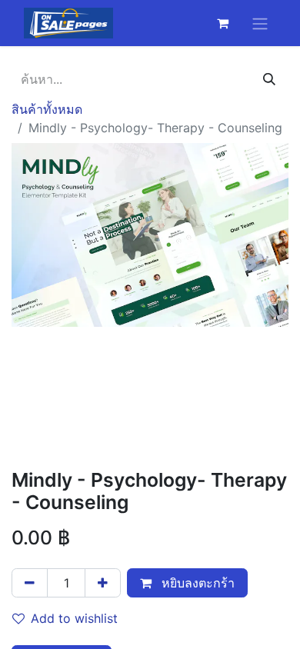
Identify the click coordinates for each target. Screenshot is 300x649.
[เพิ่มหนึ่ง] (103, 582)
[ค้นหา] (269, 79)
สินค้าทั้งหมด (47, 109)
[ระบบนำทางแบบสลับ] (260, 23)
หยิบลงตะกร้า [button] (196, 583)
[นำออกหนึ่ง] (30, 582)
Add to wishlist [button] (74, 618)
